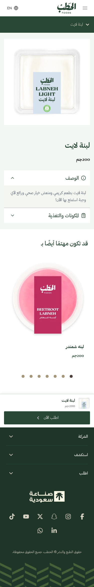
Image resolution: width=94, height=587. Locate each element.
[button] (71, 376)
